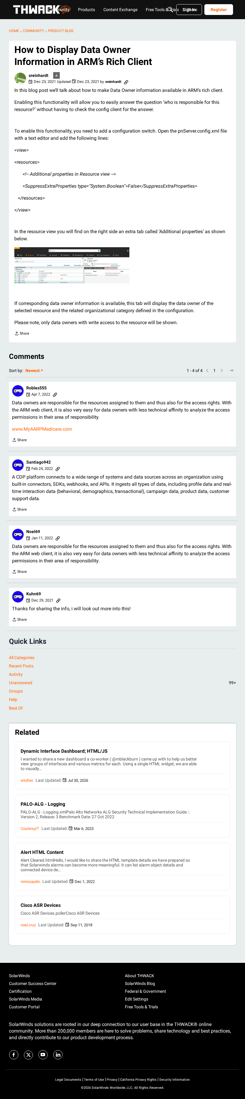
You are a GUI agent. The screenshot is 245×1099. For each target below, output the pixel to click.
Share (21, 334)
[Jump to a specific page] (231, 370)
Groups (16, 691)
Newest (32, 371)
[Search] (170, 9)
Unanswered (122, 682)
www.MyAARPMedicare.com (42, 429)
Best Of (16, 708)
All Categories (21, 657)
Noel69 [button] (33, 531)
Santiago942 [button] (38, 462)
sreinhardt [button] (38, 75)
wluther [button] (27, 780)
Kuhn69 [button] (33, 593)
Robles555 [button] (36, 387)
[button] (20, 78)
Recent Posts (21, 666)
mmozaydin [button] (30, 881)
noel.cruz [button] (28, 925)
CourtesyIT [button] (30, 828)
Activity (16, 674)
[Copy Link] (126, 81)
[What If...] (56, 76)
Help (13, 699)
